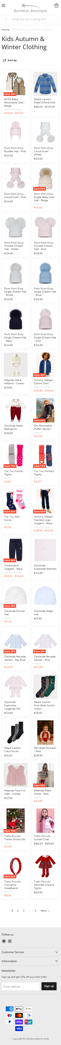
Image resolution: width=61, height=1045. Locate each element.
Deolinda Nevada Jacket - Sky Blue (15, 658)
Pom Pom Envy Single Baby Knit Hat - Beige (44, 197)
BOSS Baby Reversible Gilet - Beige (14, 102)
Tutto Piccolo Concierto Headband (12, 885)
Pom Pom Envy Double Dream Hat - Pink (43, 246)
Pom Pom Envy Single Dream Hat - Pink (45, 337)
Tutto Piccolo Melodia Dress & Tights (44, 885)
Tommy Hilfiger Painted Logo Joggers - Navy (43, 520)
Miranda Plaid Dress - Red (42, 792)
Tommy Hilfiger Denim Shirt (43, 382)
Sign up (49, 986)
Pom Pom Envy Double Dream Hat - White (13, 246)
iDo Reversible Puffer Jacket (43, 427)
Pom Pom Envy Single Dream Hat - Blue (45, 292)
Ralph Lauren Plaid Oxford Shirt (44, 101)
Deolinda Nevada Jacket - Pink (44, 658)
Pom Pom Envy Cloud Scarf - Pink (15, 195)
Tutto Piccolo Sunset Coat (42, 837)
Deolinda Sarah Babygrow (13, 427)
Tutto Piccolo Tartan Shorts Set (14, 837)
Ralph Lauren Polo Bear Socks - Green (45, 705)
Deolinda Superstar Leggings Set (12, 705)
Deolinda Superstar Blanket (45, 567)
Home (6, 29)
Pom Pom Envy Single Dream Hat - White (15, 292)
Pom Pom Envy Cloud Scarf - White (43, 151)
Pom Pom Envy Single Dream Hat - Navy (15, 337)
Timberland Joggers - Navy (13, 567)
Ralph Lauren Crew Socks (12, 749)
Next (44, 910)
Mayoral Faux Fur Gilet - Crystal (15, 792)
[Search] (6, 19)
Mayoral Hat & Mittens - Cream (14, 382)
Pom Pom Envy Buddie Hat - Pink (15, 149)
